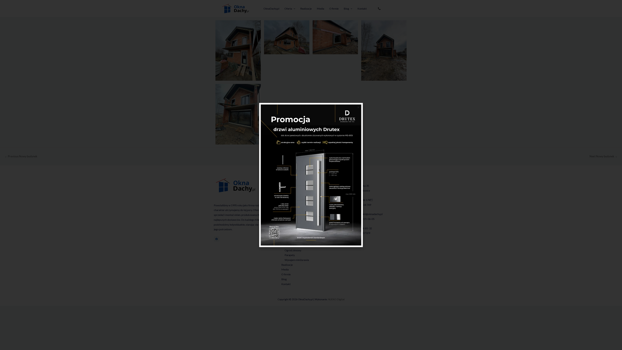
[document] (311, 175)
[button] (358, 107)
